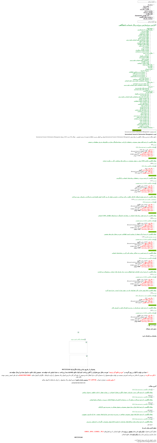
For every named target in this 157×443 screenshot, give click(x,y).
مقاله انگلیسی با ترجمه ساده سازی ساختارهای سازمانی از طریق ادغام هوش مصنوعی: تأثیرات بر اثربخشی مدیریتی (119, 422)
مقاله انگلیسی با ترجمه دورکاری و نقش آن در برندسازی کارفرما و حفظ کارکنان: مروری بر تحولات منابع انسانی (121, 400)
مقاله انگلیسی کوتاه (148, 64)
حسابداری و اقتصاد (144, 56)
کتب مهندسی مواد (144, 121)
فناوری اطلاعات (145, 61)
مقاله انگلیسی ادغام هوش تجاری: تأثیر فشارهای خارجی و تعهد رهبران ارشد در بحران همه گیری (130, 290)
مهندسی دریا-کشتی (144, 126)
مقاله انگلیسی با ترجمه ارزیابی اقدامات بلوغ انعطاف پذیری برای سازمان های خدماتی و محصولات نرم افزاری (127, 272)
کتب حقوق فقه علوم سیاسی (142, 110)
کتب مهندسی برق (144, 102)
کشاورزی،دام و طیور (144, 45)
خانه (155, 132)
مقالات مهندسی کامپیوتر (143, 43)
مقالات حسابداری (144, 32)
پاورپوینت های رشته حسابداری (141, 89)
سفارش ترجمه (149, 11)
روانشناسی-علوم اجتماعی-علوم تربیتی (139, 60)
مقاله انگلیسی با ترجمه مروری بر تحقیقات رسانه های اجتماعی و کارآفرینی (136, 178)
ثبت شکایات (146, 7)
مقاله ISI (150, 67)
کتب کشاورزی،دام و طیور (143, 117)
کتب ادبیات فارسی (144, 107)
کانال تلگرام (149, 14)
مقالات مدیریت (145, 31)
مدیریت (147, 54)
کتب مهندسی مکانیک (144, 99)
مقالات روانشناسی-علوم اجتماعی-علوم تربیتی (137, 40)
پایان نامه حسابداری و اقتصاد (142, 94)
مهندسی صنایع (145, 59)
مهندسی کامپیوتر (148, 236)
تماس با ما (146, 6)
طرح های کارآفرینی (148, 91)
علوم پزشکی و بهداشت (143, 63)
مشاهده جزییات (152, 158)
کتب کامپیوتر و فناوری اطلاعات (141, 101)
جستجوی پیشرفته (148, 18)
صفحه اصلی (150, 28)
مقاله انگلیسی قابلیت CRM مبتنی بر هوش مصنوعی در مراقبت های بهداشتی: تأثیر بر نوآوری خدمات (129, 161)
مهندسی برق (146, 47)
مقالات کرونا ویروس (144, 37)
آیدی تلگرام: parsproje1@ (142, 15)
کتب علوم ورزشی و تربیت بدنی (141, 115)
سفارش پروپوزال (148, 12)
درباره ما (150, 4)
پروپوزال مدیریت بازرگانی (139, 73)
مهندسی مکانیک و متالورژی (142, 50)
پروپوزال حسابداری (144, 78)
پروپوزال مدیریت (145, 70)
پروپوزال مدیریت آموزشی (139, 75)
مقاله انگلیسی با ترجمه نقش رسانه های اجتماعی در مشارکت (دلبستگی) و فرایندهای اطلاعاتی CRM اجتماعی (127, 215)
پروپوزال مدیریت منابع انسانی (138, 76)
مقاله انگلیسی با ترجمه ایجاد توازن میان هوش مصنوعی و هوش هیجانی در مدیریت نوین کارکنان (125, 407)
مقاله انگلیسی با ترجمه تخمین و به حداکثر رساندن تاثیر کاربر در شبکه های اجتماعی (134, 253)
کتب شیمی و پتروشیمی (143, 111)
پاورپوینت (150, 86)
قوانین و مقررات (144, 9)
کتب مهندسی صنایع (144, 98)
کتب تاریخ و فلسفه (144, 108)
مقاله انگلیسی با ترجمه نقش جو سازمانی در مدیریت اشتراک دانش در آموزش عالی (134, 308)
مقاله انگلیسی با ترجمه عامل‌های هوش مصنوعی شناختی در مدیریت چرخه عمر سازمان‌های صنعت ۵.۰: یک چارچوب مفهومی (117, 414)
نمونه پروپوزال (149, 69)
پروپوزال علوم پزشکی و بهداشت (141, 79)
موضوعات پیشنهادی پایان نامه (145, 127)
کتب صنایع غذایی (145, 113)
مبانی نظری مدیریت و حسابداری (141, 83)
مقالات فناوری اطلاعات (143, 44)
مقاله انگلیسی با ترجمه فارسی (145, 29)
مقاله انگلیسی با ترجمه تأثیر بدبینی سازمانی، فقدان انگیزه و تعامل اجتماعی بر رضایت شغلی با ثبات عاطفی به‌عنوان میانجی (117, 392)
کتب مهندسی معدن (144, 120)
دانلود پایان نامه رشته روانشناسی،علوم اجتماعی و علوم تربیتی (133, 96)
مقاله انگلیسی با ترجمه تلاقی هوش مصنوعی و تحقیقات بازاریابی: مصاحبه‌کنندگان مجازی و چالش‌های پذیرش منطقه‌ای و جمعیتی (122, 142)
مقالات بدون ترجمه (148, 53)
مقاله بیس (150, 66)
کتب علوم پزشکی (144, 114)
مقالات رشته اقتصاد (144, 34)
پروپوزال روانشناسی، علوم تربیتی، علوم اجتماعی (137, 80)
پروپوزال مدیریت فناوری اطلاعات (137, 72)
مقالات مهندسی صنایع (143, 38)
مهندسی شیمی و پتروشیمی (142, 51)
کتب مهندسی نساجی (144, 123)
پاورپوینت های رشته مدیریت (142, 88)
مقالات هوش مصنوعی (143, 35)
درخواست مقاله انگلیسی (146, 17)
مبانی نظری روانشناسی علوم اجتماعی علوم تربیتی (136, 85)
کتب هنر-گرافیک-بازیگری (143, 124)
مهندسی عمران (145, 48)
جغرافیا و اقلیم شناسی (143, 104)
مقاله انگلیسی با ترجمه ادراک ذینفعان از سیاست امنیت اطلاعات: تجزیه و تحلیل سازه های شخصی (130, 234)
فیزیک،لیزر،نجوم (145, 105)
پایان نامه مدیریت (144, 95)
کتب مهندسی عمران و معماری (141, 118)
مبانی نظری (150, 82)
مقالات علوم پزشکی (144, 41)
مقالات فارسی (149, 92)
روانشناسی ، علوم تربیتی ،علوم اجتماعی (147, 199)
